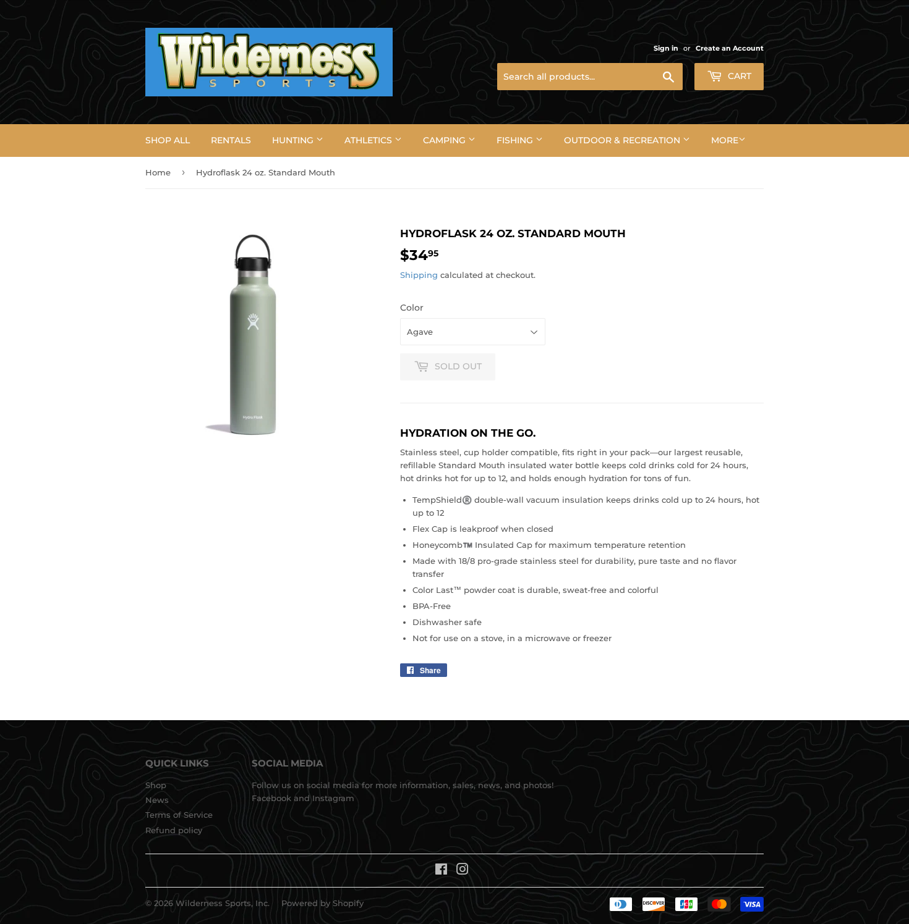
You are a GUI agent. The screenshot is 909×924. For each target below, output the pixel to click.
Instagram (333, 798)
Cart (738, 76)
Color (412, 307)
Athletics (369, 140)
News (157, 800)
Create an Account (730, 48)
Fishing (516, 140)
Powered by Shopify (322, 903)
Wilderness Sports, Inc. (223, 903)
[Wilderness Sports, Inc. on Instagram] (462, 871)
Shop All (167, 140)
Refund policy (173, 830)
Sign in (666, 48)
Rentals (231, 140)
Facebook (271, 798)
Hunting (294, 140)
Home (158, 172)
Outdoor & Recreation (623, 140)
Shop (155, 785)
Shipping (419, 275)
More (724, 140)
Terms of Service (179, 815)
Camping (445, 140)
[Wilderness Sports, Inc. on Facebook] (441, 871)
